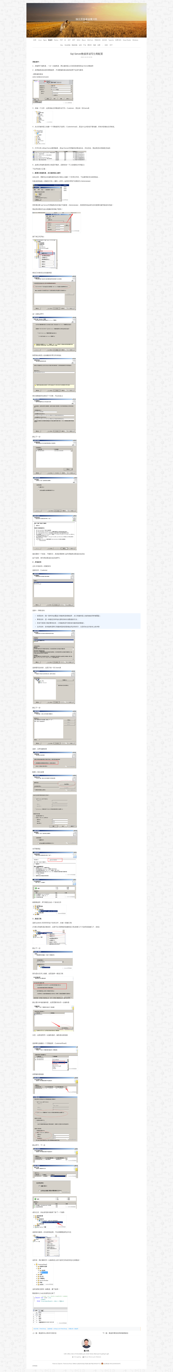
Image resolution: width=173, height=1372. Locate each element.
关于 (111, 45)
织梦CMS (118, 40)
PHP (61, 40)
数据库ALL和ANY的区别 (47, 1333)
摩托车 (90, 45)
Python (56, 40)
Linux (40, 40)
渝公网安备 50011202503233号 (112, 1363)
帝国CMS (98, 40)
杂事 (99, 45)
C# (65, 40)
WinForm (90, 40)
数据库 (50, 40)
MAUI (78, 40)
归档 (106, 45)
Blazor (84, 40)
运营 (80, 45)
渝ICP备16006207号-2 (95, 1363)
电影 (94, 45)
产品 (84, 45)
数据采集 (74, 45)
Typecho (111, 40)
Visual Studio (127, 40)
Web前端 (67, 45)
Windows (135, 40)
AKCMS (104, 40)
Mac (61, 45)
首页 (34, 40)
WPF (73, 40)
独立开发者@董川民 (86, 19)
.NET (69, 40)
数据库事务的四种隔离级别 (118, 1333)
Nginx (45, 40)
